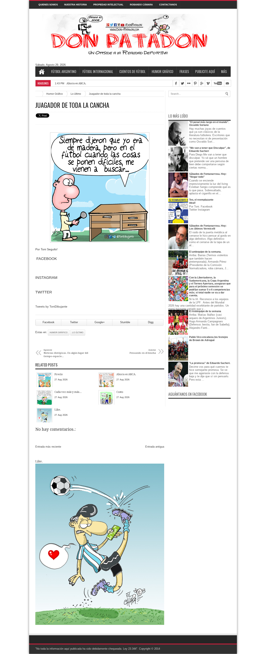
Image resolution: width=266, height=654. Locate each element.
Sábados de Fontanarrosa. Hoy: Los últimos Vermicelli (208, 227)
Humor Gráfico (162, 71)
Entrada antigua (154, 446)
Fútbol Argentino (63, 71)
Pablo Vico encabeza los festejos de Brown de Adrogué (208, 338)
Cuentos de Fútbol (132, 71)
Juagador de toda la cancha (72, 105)
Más (224, 71)
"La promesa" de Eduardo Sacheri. (209, 363)
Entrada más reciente (48, 446)
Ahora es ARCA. (76, 83)
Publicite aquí (205, 71)
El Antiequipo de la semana (205, 311)
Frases (184, 71)
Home (41, 71)
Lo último (76, 93)
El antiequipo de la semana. (205, 251)
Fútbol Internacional (98, 71)
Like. (39, 461)
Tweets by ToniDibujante (51, 306)
